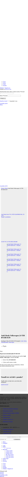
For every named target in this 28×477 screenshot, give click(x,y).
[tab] (4, 346)
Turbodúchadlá (4, 342)
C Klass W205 (9, 450)
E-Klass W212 (9, 452)
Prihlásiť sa (3, 98)
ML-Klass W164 (9, 454)
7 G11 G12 (8, 448)
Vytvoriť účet (8, 89)
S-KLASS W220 (10, 457)
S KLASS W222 (9, 456)
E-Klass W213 (9, 453)
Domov (3, 188)
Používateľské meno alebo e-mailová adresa (12, 91)
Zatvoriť (2, 472)
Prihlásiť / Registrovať (8, 468)
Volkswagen (11, 342)
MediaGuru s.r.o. (15, 437)
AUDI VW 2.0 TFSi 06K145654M (9, 241)
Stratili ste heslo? (4, 101)
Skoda (6, 188)
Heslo (3, 95)
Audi (22, 341)
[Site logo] (9, 79)
